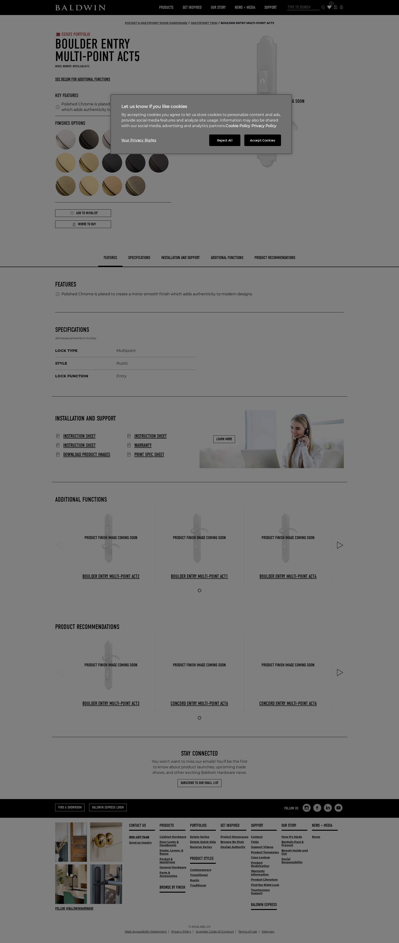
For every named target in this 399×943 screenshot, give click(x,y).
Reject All (225, 140)
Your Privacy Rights (138, 140)
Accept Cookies (262, 140)
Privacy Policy (263, 126)
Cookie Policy (238, 126)
